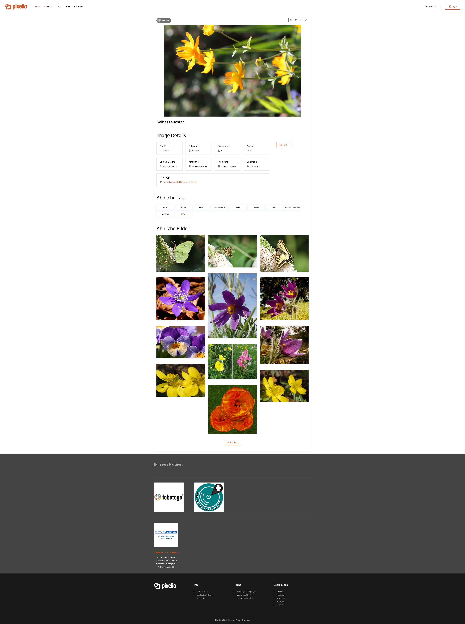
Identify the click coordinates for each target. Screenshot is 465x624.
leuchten (165, 214)
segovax (169, 369)
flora (238, 207)
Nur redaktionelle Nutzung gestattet (180, 182)
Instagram (281, 598)
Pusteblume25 (223, 278)
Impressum (201, 598)
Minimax (169, 282)
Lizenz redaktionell (244, 595)
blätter (165, 207)
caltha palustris (219, 207)
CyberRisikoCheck (166, 552)
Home (37, 6)
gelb (274, 207)
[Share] (306, 20)
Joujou (220, 349)
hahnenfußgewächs (292, 207)
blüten (201, 207)
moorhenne (170, 240)
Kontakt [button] (432, 6)
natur (183, 214)
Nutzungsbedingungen (246, 591)
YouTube (280, 601)
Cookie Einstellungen (206, 595)
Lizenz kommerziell (245, 598)
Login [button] (454, 6)
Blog (68, 6)
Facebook (281, 595)
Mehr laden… (232, 442)
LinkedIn (280, 591)
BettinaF (165, 20)
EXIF (285, 145)
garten (256, 207)
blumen (183, 207)
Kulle (219, 390)
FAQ (60, 6)
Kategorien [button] (48, 6)
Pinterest (280, 604)
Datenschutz (202, 591)
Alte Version (79, 6)
